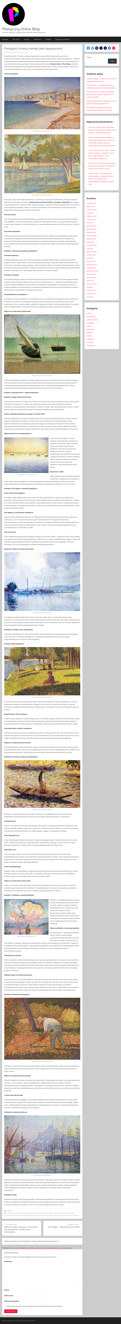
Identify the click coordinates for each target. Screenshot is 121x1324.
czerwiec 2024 (91, 284)
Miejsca (89, 336)
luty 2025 (90, 258)
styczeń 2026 (91, 226)
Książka (48, 39)
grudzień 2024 (91, 264)
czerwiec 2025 (91, 245)
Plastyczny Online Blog (21, 29)
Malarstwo (37, 39)
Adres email (9, 1295)
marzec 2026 (91, 219)
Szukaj (89, 57)
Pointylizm (20, 1215)
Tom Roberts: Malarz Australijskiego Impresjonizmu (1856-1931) (101, 181)
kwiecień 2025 (91, 252)
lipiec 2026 (90, 206)
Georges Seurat (27, 1213)
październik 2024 (92, 271)
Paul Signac (71, 1213)
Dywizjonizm (18, 1213)
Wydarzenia (91, 345)
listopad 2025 (91, 232)
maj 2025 (90, 248)
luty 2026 (90, 222)
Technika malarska (53, 1215)
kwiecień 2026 (92, 216)
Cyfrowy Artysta (92, 320)
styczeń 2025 (91, 261)
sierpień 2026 (91, 203)
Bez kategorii (91, 316)
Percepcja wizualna (10, 1215)
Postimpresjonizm (28, 1215)
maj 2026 (90, 213)
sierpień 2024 (91, 277)
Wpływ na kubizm (73, 1215)
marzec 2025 (91, 255)
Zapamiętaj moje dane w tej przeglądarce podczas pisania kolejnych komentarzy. (35, 1306)
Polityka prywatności (62, 39)
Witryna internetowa (11, 1301)
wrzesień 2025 (91, 235)
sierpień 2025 (91, 239)
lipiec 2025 (90, 242)
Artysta (26, 39)
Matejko (5, 39)
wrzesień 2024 (91, 274)
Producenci (91, 339)
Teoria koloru (64, 1215)
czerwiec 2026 (92, 210)
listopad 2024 (91, 268)
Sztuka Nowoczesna (41, 1215)
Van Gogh (15, 39)
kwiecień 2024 (91, 290)
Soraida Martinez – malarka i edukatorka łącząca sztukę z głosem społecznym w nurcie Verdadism (100, 94)
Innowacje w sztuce (47, 1213)
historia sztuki (37, 1213)
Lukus (26, 52)
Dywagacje (90, 323)
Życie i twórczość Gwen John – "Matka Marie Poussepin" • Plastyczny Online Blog (101, 153)
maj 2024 (90, 287)
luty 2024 (90, 297)
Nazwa (7, 1290)
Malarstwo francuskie (60, 1213)
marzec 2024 (91, 293)
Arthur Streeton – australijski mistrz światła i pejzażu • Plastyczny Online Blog (100, 176)
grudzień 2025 (91, 229)
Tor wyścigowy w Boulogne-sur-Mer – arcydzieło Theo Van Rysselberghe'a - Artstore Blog (40, 1248)
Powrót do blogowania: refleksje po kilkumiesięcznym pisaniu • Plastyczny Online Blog (101, 140)
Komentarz (8, 1261)
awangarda (10, 1213)
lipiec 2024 (90, 281)
